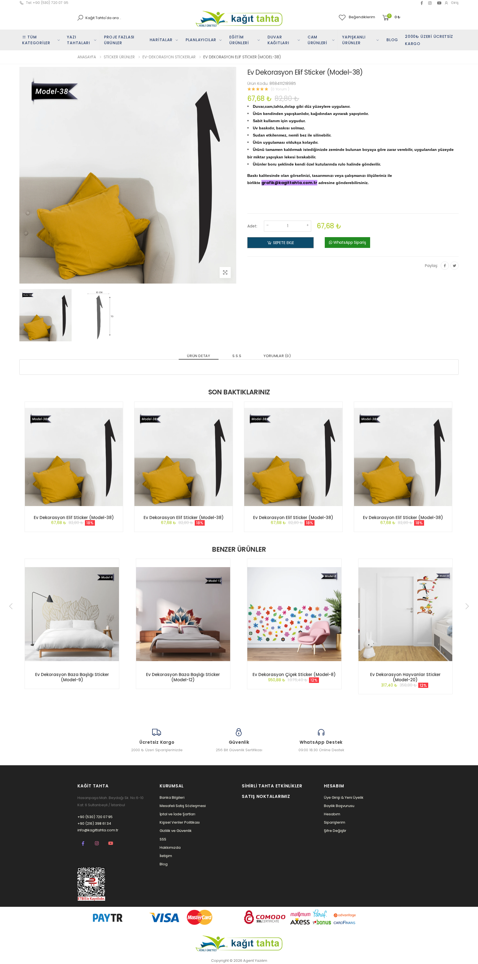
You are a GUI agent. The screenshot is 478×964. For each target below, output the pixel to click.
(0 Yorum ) (280, 89)
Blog (164, 864)
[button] (391, 17)
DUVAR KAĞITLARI (278, 40)
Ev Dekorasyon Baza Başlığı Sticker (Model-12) (183, 677)
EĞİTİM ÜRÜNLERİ (239, 40)
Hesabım (332, 814)
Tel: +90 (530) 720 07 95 (47, 2)
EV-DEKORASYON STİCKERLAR (169, 57)
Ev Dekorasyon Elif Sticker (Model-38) (74, 517)
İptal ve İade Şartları (177, 814)
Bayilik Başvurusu (339, 805)
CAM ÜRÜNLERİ (317, 40)
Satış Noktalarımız (266, 796)
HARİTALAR (161, 40)
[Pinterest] (430, 3)
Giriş (455, 2)
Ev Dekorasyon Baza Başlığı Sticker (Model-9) (72, 677)
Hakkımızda (170, 847)
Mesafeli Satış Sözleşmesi (183, 805)
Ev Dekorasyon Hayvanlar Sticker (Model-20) (405, 677)
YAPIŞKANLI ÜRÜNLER (353, 40)
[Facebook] (422, 3)
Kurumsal (172, 786)
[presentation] (11, 606)
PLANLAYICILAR (201, 40)
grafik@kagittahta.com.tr (289, 182)
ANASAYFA (86, 57)
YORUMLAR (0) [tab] (277, 355)
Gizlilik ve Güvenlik (176, 830)
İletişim (166, 855)
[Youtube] (110, 843)
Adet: (252, 226)
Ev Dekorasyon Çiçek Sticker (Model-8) (294, 674)
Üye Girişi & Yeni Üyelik (343, 797)
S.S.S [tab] (236, 355)
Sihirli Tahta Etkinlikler (272, 786)
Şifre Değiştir (335, 830)
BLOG (392, 40)
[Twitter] (454, 265)
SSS (163, 839)
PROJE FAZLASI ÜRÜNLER (119, 40)
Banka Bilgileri (172, 797)
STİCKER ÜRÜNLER (119, 57)
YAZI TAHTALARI (78, 40)
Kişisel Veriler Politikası (180, 822)
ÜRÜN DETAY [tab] (198, 355)
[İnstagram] (96, 843)
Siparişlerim (334, 822)
